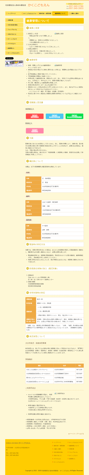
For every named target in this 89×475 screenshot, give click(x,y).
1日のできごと (12, 34)
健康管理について (60, 13)
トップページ (12, 13)
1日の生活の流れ (13, 25)
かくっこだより (12, 39)
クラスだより (12, 43)
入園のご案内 (74, 13)
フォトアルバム (12, 29)
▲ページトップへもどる (76, 433)
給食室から (11, 48)
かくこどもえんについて (30, 13)
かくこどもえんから (14, 53)
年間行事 (10, 20)
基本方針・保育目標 (45, 13)
